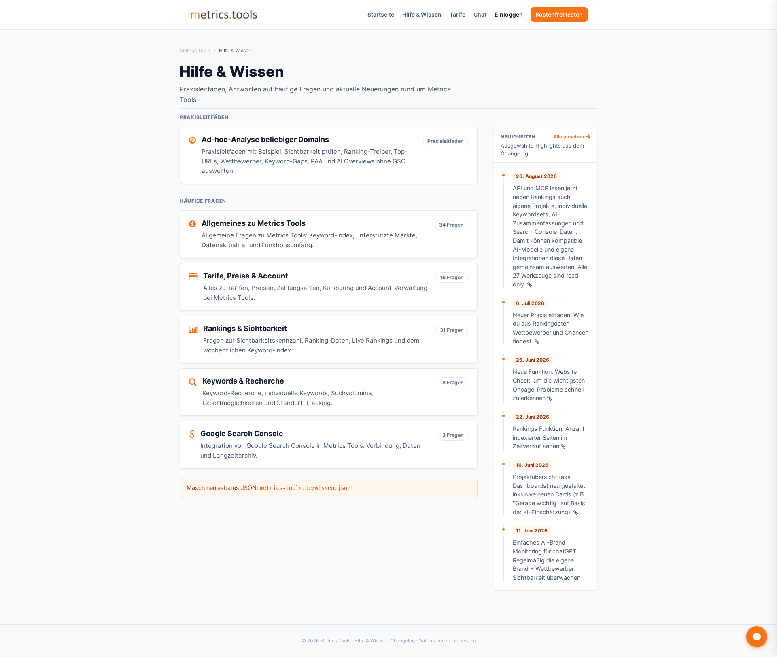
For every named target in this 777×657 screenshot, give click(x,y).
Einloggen (509, 14)
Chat (479, 14)
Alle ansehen (568, 136)
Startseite (380, 14)
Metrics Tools (195, 50)
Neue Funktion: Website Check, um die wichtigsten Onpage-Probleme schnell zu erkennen (549, 384)
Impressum (463, 641)
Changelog (402, 641)
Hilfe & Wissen (422, 14)
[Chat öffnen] (756, 636)
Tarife (457, 14)
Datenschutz (433, 641)
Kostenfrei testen (559, 14)
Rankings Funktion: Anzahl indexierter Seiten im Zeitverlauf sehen (548, 437)
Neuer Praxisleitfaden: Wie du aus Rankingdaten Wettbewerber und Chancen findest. (550, 328)
